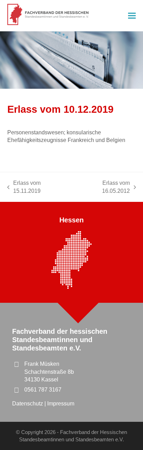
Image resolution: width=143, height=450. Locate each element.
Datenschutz (28, 403)
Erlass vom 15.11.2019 (24, 187)
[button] (132, 16)
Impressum (60, 403)
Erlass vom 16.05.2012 (102, 187)
